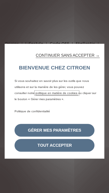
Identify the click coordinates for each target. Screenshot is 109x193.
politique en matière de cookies (56, 93)
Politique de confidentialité (32, 111)
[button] (68, 55)
